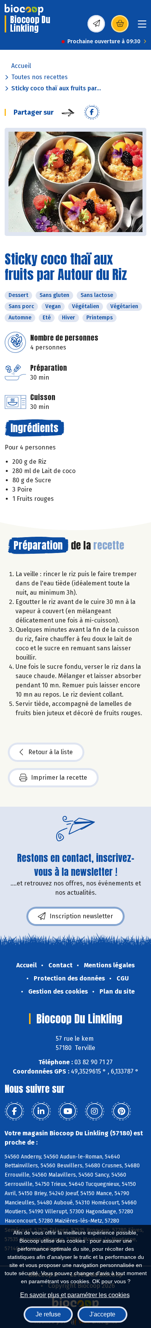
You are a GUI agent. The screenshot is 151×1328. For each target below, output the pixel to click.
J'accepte (102, 1314)
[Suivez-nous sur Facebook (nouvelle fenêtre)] (14, 1111)
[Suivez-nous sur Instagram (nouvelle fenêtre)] (94, 1111)
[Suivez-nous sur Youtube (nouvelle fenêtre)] (67, 1111)
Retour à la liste (50, 752)
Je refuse (48, 1314)
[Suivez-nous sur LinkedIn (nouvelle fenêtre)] (41, 1111)
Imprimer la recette (59, 777)
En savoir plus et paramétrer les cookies (75, 1295)
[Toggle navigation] (142, 26)
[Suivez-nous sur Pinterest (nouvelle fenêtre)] (121, 1111)
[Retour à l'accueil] (24, 9)
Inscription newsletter (81, 916)
